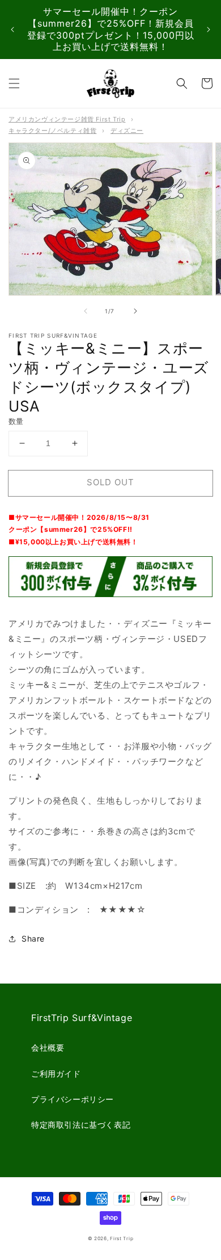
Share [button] (33, 938)
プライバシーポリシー (72, 1099)
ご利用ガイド (56, 1073)
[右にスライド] (135, 311)
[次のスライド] (208, 29)
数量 (16, 421)
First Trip (121, 1238)
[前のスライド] (12, 29)
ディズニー (126, 131)
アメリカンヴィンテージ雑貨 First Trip (66, 119)
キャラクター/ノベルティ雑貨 (52, 131)
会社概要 (47, 1047)
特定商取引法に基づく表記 (80, 1124)
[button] (14, 83)
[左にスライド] (85, 311)
